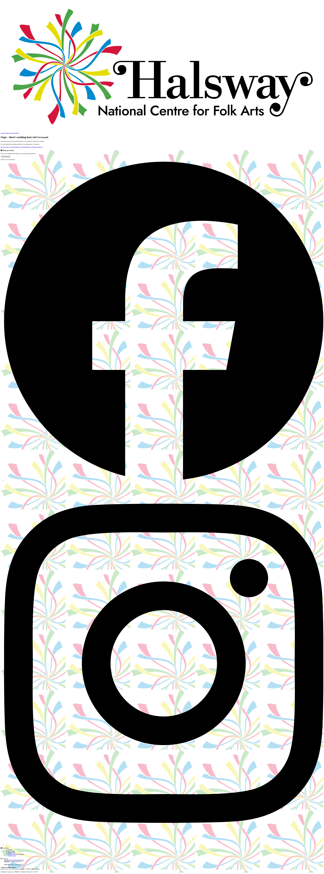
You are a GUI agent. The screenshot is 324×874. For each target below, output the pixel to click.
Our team (9, 849)
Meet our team (37, 147)
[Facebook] (163, 480)
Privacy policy (11, 851)
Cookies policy (11, 852)
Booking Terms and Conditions (15, 854)
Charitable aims (11, 855)
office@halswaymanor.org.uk (16, 860)
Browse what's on (6, 147)
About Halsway (16, 147)
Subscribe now (6, 156)
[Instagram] (163, 845)
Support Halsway (27, 147)
